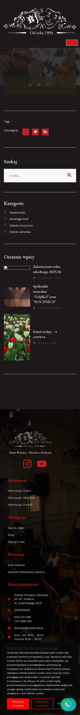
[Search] (69, 175)
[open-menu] (72, 43)
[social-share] (25, 132)
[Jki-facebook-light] (12, 464)
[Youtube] (42, 464)
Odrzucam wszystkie (42, 703)
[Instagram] (27, 464)
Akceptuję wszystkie (18, 703)
